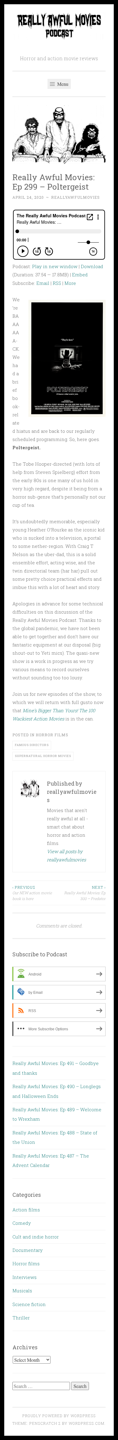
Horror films (52, 734)
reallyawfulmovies (75, 197)
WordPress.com (86, 1423)
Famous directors (32, 745)
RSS (57, 283)
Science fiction (29, 1304)
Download (92, 266)
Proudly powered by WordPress (59, 1415)
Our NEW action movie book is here (32, 893)
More (70, 283)
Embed (80, 275)
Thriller (21, 1318)
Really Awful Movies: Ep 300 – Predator (85, 893)
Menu (62, 84)
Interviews (24, 1277)
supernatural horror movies (43, 756)
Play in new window (54, 266)
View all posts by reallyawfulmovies (66, 855)
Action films (26, 1210)
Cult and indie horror (35, 1237)
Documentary (27, 1250)
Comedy (21, 1223)
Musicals (22, 1291)
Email (42, 283)
